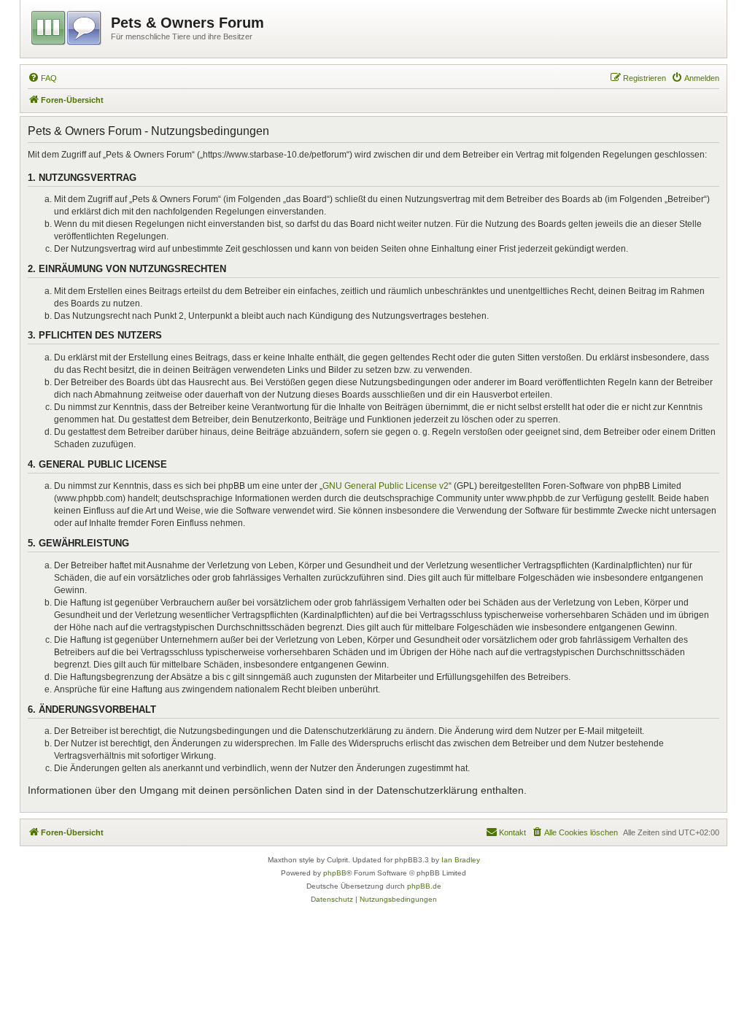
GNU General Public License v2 (385, 486)
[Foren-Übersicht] (67, 25)
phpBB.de (424, 886)
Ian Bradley (460, 860)
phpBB (335, 873)
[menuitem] (42, 78)
